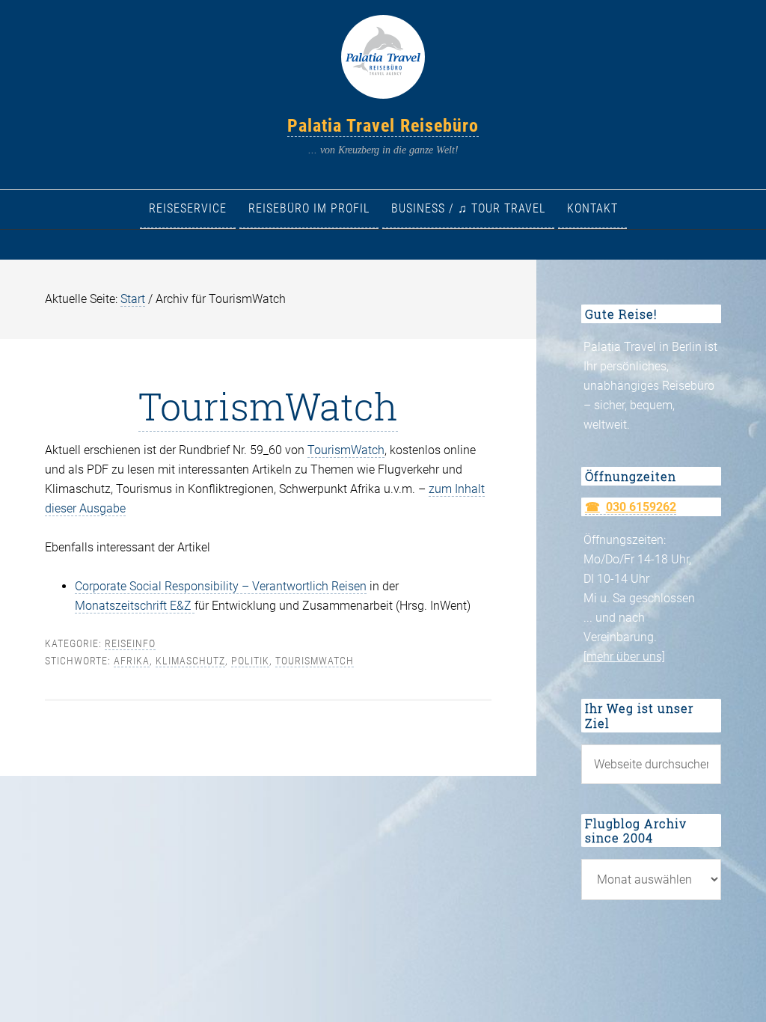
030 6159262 (641, 507)
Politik (250, 661)
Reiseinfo (130, 643)
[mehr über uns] (624, 656)
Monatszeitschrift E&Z (134, 606)
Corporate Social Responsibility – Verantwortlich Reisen (221, 586)
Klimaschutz (190, 661)
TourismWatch (268, 406)
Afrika (132, 661)
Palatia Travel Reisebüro (383, 125)
